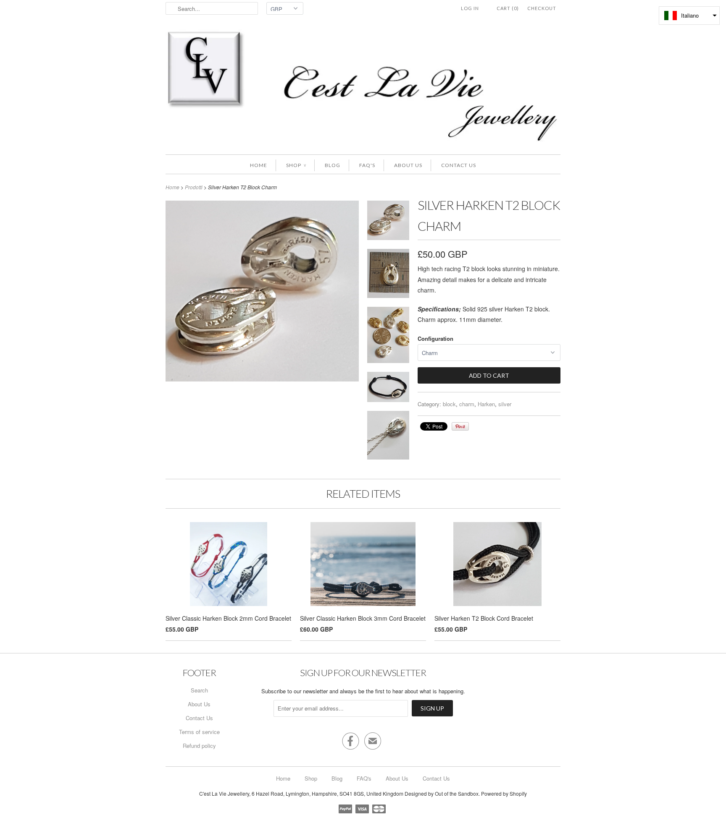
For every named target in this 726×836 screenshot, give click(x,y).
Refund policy (199, 746)
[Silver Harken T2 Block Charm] (388, 222)
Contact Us (458, 165)
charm (466, 404)
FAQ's (367, 165)
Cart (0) (508, 8)
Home (258, 165)
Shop (296, 165)
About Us (408, 165)
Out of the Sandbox (457, 793)
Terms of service (199, 732)
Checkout (541, 8)
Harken (486, 404)
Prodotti (194, 187)
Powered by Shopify (504, 793)
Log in (470, 8)
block (449, 404)
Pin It (460, 426)
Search (199, 690)
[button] (689, 15)
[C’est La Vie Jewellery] (363, 87)
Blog (332, 165)
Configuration (435, 338)
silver (504, 404)
